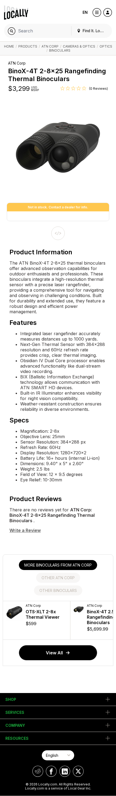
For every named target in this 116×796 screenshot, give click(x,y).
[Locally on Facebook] (51, 771)
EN (85, 12)
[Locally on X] (78, 771)
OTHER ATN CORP (58, 577)
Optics (106, 46)
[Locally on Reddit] (37, 771)
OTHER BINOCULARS (58, 590)
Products (27, 46)
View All (54, 652)
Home (9, 46)
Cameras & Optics (79, 46)
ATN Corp (50, 46)
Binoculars (59, 50)
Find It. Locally (94, 30)
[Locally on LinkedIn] (64, 771)
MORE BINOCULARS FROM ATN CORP (58, 565)
